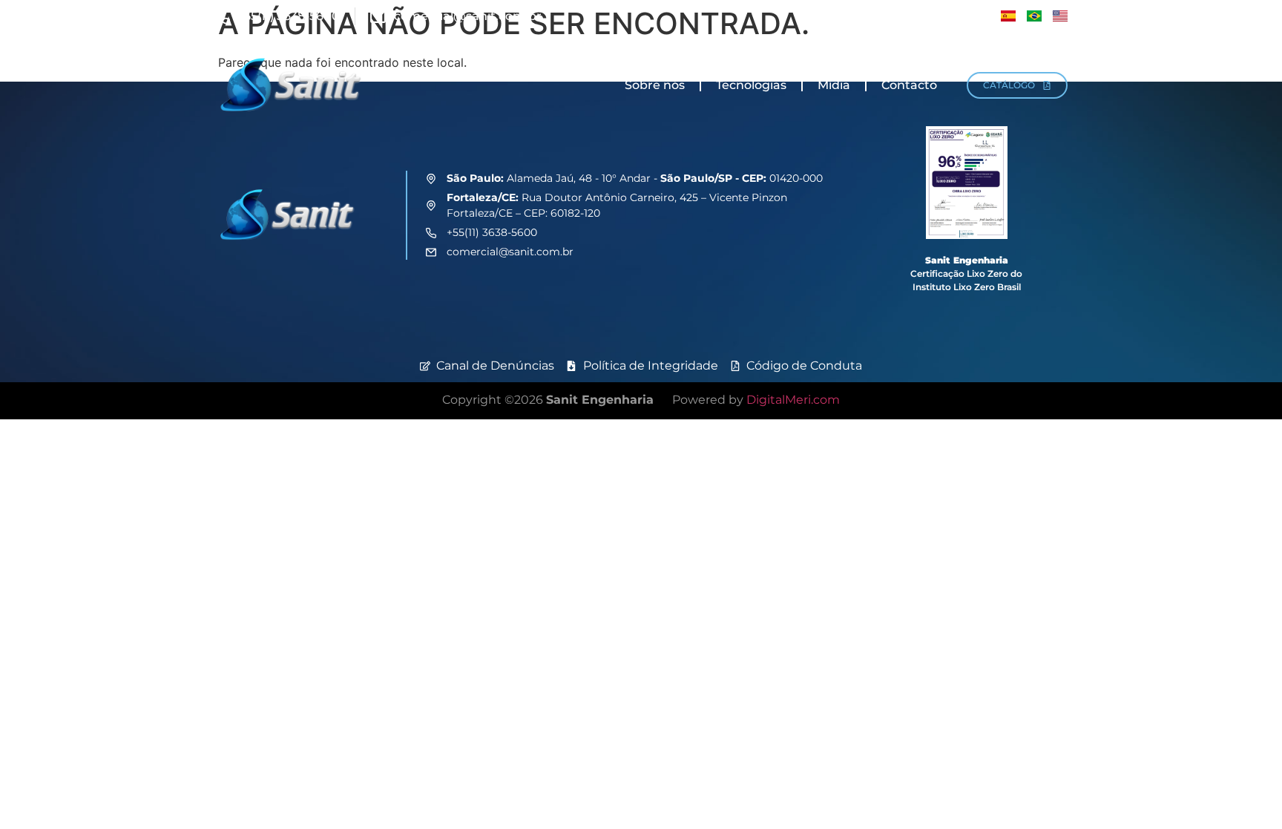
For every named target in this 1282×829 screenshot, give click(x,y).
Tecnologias (751, 85)
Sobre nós (655, 85)
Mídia (834, 85)
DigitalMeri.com (793, 400)
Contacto (909, 85)
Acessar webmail (936, 16)
